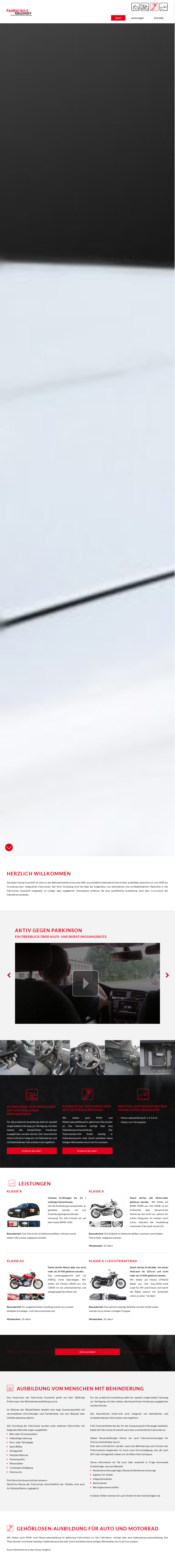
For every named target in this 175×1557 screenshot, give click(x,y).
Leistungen (137, 17)
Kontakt (159, 17)
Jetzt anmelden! (87, 1351)
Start (118, 17)
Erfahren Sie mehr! (32, 1150)
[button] (8, 975)
